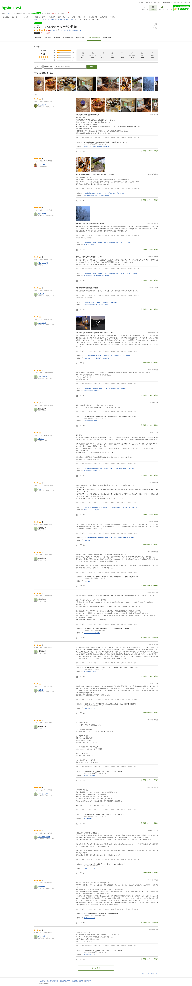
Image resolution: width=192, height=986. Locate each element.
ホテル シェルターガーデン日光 (55, 26)
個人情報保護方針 (52, 981)
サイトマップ (157, 2)
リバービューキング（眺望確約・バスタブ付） (96, 276)
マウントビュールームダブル (92, 390)
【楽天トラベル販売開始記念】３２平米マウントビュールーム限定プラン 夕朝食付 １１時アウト (110, 507)
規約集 (81, 981)
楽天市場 (176, 2)
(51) (68, 38)
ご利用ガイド (148, 2)
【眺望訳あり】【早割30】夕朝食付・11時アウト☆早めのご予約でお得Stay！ (105, 388)
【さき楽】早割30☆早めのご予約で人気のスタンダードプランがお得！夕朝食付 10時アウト (109, 538)
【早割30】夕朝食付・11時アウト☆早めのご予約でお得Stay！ (101, 302)
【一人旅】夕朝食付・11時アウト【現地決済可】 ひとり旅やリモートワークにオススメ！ (108, 356)
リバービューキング (89, 581)
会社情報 (42, 981)
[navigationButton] (155, 83)
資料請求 (88, 981)
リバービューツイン (89, 245)
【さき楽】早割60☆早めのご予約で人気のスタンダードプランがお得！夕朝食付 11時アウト (109, 468)
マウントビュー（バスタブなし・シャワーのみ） (97, 195)
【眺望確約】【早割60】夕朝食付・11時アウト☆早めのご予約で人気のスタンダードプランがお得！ (111, 273)
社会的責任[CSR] (65, 981)
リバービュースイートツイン (92, 470)
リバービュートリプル (90, 671)
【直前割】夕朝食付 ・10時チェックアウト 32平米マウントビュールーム (104, 193)
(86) (94, 38)
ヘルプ (141, 2)
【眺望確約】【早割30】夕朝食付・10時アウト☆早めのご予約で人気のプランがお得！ (107, 242)
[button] (39, 84)
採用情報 (75, 981)
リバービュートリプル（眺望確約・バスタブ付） (97, 146)
